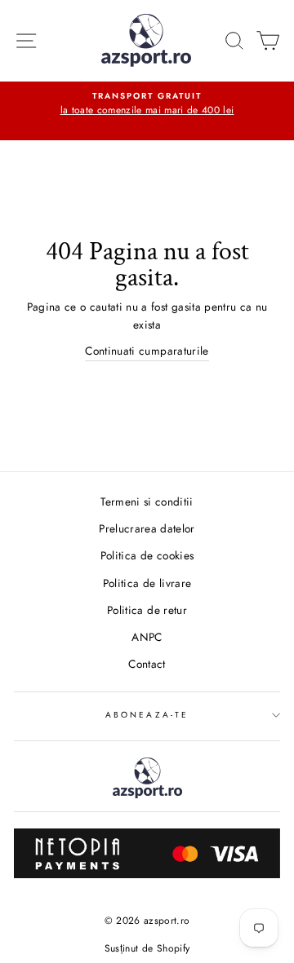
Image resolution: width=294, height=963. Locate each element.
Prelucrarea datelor (146, 528)
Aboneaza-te (147, 715)
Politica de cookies (147, 555)
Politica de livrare (147, 583)
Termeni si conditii (146, 501)
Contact (146, 664)
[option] (147, 104)
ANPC (146, 637)
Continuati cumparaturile (146, 350)
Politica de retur (147, 610)
